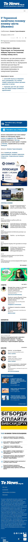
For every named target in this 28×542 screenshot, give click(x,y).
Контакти (5, 489)
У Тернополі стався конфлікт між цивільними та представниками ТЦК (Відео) (13, 447)
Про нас (4, 487)
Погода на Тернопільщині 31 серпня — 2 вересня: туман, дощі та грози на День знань (18, 207)
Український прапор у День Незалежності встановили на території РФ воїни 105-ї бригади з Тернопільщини (14, 457)
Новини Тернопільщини (17, 31)
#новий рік (7, 152)
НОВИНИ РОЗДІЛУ (22, 403)
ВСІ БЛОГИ (24, 347)
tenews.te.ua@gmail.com (8, 138)
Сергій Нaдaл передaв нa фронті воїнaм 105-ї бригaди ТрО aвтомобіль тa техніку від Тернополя (18, 213)
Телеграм (4, 145)
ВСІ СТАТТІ (24, 284)
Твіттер (16, 140)
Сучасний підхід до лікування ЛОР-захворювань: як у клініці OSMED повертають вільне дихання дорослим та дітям (18, 225)
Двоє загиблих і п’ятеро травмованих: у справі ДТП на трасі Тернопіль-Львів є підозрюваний (13, 452)
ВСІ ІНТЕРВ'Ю (23, 319)
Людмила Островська (14, 304)
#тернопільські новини (16, 156)
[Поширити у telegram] (25, 38)
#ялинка (3, 158)
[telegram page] (23, 533)
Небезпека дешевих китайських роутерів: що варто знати (13, 232)
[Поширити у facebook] (17, 38)
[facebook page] (16, 533)
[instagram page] (25, 533)
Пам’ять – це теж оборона (17, 235)
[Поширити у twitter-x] (20, 38)
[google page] (14, 533)
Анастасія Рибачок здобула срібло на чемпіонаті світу (11, 220)
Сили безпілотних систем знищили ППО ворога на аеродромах (14, 261)
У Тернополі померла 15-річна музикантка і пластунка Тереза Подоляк (14, 462)
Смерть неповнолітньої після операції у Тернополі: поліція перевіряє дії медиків (13, 437)
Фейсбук (4, 143)
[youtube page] (21, 533)
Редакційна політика (8, 492)
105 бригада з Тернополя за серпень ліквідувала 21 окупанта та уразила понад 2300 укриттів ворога (17, 249)
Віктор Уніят (11, 313)
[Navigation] (25, 11)
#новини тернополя (17, 154)
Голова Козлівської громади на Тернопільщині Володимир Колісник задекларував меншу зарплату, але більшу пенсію (14, 467)
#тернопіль (4, 156)
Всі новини (23, 265)
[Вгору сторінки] (25, 535)
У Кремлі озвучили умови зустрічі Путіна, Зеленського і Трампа (12, 256)
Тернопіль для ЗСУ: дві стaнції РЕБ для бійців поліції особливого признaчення (13, 88)
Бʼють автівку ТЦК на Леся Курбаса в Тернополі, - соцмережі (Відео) (12, 442)
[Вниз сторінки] (25, 539)
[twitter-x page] (19, 533)
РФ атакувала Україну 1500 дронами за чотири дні (13, 244)
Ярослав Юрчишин (13, 371)
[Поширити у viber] (23, 38)
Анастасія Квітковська (15, 294)
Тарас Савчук (12, 353)
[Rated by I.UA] (22, 539)
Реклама (5, 495)
